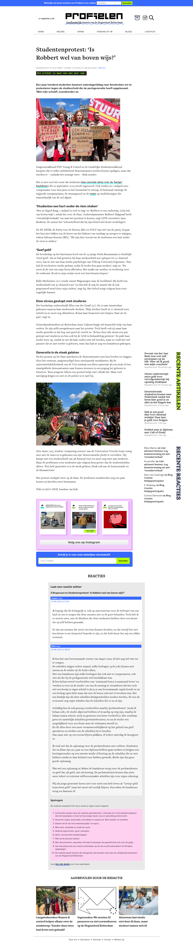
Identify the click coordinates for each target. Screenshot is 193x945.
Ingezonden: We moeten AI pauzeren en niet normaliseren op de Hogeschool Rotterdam (97, 921)
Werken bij (119, 939)
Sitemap (97, 939)
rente (93, 193)
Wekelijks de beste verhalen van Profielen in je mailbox (70, 2)
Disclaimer (85, 939)
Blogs (128, 31)
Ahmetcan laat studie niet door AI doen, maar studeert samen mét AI (133, 921)
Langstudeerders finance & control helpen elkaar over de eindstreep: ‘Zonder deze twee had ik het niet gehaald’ (55, 923)
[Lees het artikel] (55, 900)
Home (41, 31)
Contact (107, 939)
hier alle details (62, 864)
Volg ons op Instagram (84, 542)
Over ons (73, 939)
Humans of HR (105, 31)
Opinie (80, 31)
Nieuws (61, 31)
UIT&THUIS (150, 31)
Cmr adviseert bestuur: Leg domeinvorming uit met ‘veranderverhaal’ (157, 452)
